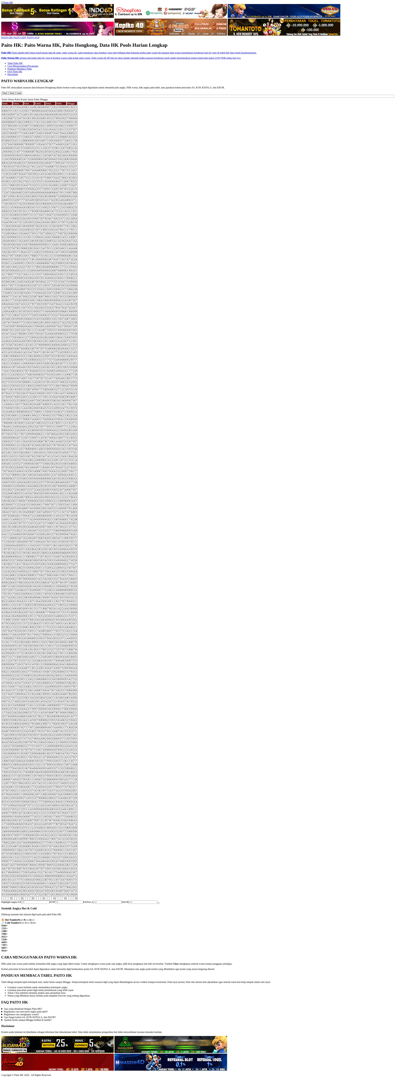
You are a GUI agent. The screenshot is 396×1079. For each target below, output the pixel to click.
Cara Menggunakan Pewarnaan (22, 66)
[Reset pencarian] (158, 902)
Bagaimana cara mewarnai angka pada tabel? (26, 1011)
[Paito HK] (7, 2)
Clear (4, 93)
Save (12, 93)
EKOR (125, 902)
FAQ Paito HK (14, 71)
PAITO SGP (33, 37)
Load (19, 93)
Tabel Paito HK (15, 63)
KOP (52, 902)
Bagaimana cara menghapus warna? (21, 1014)
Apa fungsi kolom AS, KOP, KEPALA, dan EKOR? (30, 1017)
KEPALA (88, 902)
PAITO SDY (19, 37)
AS (19, 902)
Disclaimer (12, 74)
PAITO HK (7, 37)
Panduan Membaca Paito (19, 68)
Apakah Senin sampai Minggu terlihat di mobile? (28, 1020)
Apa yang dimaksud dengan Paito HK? (23, 1009)
